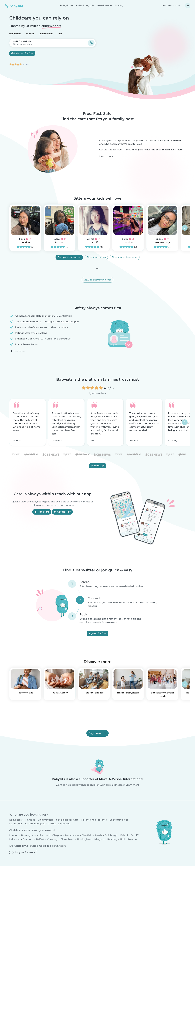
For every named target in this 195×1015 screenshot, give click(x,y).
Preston (132, 839)
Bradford (28, 839)
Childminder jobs (35, 823)
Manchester (72, 835)
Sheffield (87, 835)
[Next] (185, 228)
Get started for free (22, 53)
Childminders (46, 33)
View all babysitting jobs (97, 279)
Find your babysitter (69, 257)
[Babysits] (14, 5)
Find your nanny (96, 257)
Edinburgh (111, 835)
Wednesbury (162, 242)
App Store (43, 511)
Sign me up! (97, 465)
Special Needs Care (67, 819)
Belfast (40, 839)
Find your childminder (125, 257)
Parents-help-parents (94, 819)
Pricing (119, 5)
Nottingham (84, 839)
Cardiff (94, 242)
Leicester (14, 839)
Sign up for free (97, 633)
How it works (104, 5)
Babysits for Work (24, 852)
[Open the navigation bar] (187, 5)
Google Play (64, 511)
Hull (122, 839)
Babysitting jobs (85, 5)
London (25, 242)
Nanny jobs (15, 823)
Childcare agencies (59, 823)
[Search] (91, 43)
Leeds (98, 835)
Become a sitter (171, 5)
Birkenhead (67, 839)
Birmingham (28, 835)
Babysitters (66, 5)
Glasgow (57, 835)
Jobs (60, 33)
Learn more (106, 156)
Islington (99, 839)
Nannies (30, 33)
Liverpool (44, 835)
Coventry (52, 839)
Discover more (97, 661)
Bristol (124, 835)
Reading (112, 839)
